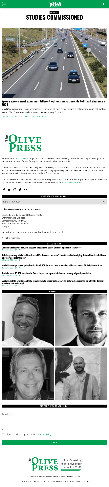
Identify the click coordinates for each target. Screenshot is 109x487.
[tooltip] (4, 189)
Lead (27, 116)
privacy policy (44, 434)
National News (40, 116)
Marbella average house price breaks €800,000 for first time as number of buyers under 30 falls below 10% (52, 265)
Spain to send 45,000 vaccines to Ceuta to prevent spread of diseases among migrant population (46, 273)
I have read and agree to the (28, 434)
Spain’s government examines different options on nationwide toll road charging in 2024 (54, 102)
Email (6, 414)
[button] (104, 201)
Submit (54, 442)
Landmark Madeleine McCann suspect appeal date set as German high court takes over (41, 247)
